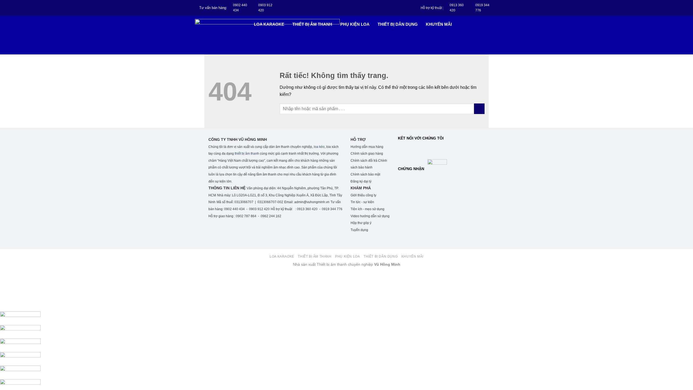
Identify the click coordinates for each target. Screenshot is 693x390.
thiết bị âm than (246, 153)
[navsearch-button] (488, 23)
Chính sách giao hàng (367, 153)
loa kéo (319, 147)
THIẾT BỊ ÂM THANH (312, 24)
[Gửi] (479, 108)
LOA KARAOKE (269, 24)
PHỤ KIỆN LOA (355, 24)
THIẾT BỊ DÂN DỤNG (398, 24)
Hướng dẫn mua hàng (367, 147)
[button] (270, 24)
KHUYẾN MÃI (439, 24)
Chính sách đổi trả (364, 160)
